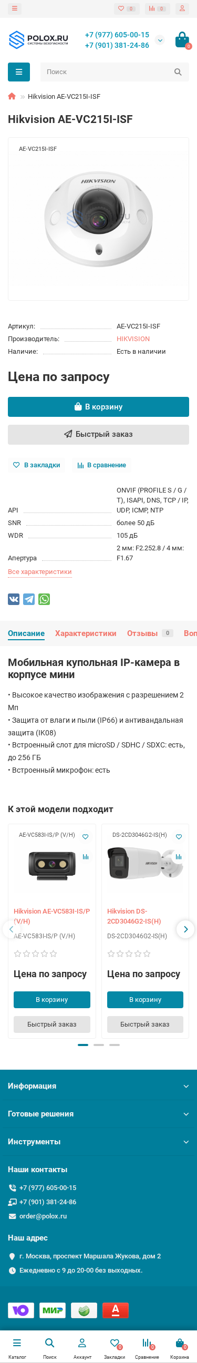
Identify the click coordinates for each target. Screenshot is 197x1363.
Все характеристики (40, 572)
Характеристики (86, 633)
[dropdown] (15, 9)
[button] (83, 1045)
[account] (182, 9)
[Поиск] (178, 72)
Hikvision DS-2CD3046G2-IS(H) (134, 916)
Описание (26, 633)
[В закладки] (85, 836)
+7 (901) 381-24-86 (117, 45)
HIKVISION (133, 339)
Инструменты (34, 1141)
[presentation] (11, 929)
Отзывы (148, 633)
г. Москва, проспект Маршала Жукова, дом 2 (90, 1256)
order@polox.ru (43, 1216)
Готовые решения (41, 1114)
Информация (32, 1086)
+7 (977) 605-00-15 (117, 34)
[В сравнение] (85, 856)
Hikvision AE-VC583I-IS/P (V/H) (52, 916)
